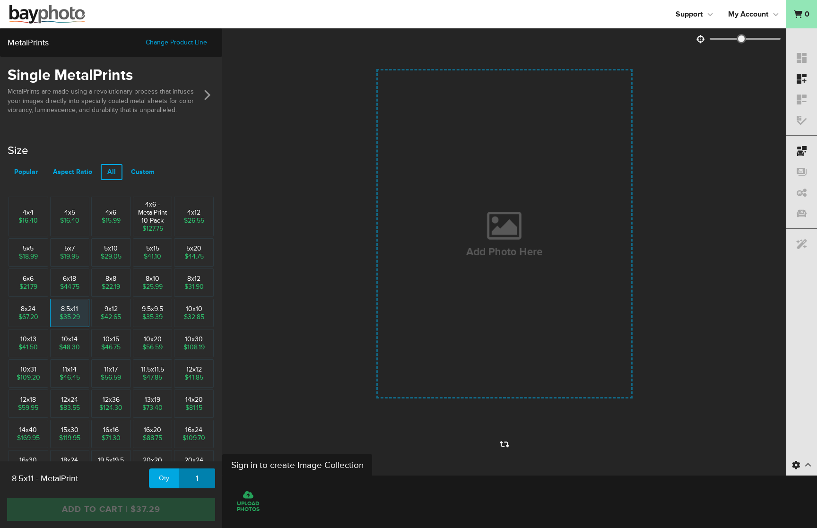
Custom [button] (143, 172)
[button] (801, 14)
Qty (164, 478)
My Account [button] (748, 14)
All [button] (111, 172)
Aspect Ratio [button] (72, 172)
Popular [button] (26, 172)
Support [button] (689, 14)
